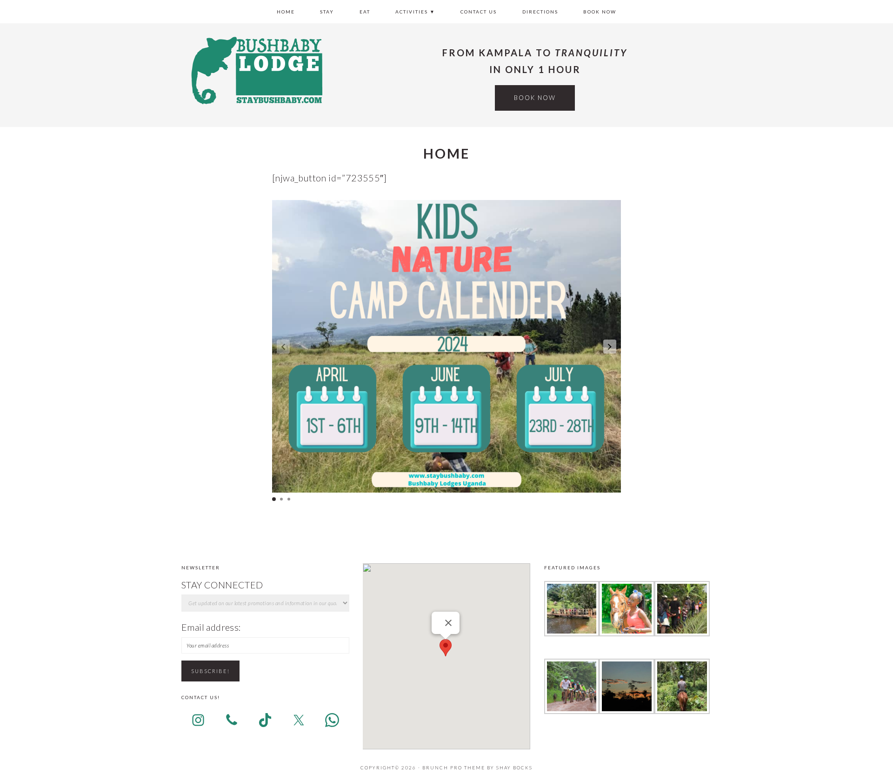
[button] (609, 347)
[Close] (448, 623)
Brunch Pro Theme (453, 767)
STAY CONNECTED (222, 584)
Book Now (535, 97)
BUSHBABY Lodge (255, 70)
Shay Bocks (514, 767)
